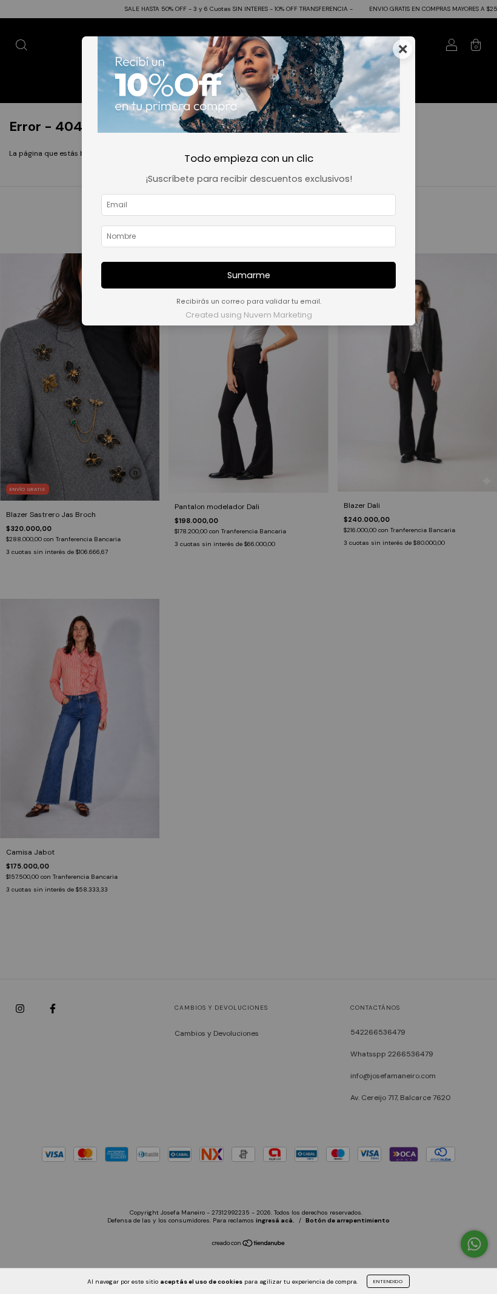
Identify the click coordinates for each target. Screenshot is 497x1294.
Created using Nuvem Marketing (248, 315)
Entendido (388, 1281)
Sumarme (248, 275)
